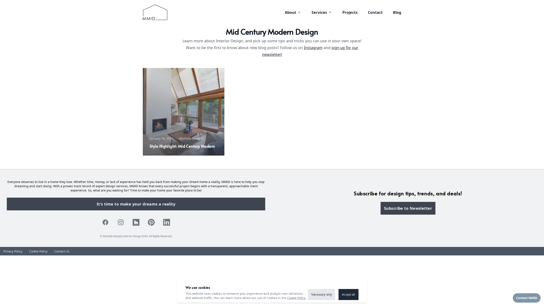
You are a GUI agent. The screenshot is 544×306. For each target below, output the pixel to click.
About (290, 12)
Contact (375, 12)
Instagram (313, 47)
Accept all (348, 294)
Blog (397, 12)
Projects (350, 12)
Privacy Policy (12, 251)
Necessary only (321, 294)
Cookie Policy (38, 251)
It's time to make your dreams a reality (136, 204)
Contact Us (61, 251)
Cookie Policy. (296, 298)
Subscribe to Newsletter (408, 208)
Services (319, 12)
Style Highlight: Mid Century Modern (182, 146)
